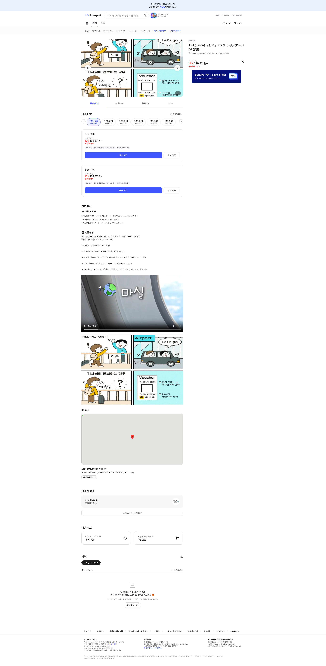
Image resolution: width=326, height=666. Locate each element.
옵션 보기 (123, 155)
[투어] (94, 23)
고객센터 (220, 631)
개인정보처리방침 (116, 631)
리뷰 (170, 103)
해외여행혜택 (160, 30)
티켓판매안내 (193, 631)
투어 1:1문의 (148, 648)
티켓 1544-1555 (162, 642)
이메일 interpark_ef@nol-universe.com (221, 644)
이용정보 (145, 103)
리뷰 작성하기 (132, 605)
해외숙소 (96, 30)
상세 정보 (172, 155)
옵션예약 (94, 103)
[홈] (87, 23)
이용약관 (100, 631)
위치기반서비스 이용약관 (138, 631)
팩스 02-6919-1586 (151, 644)
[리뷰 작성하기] (181, 556)
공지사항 (207, 631)
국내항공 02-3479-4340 (172, 646)
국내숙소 (132, 30)
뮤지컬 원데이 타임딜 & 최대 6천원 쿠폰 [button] (124, 15)
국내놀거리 (145, 30)
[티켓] (103, 23)
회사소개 (87, 631)
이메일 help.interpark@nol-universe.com (173, 644)
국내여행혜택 (175, 30)
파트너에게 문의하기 (134, 513)
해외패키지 (108, 30)
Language (235, 631)
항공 (87, 30)
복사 (133, 473)
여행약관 (157, 631)
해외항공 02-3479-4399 (152, 646)
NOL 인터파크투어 (91, 563)
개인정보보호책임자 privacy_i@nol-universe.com (225, 646)
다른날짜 (177, 114)
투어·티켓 (121, 30)
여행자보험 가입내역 (174, 631)
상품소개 (119, 103)
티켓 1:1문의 (158, 648)
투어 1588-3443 (149, 642)
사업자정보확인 (111, 644)
